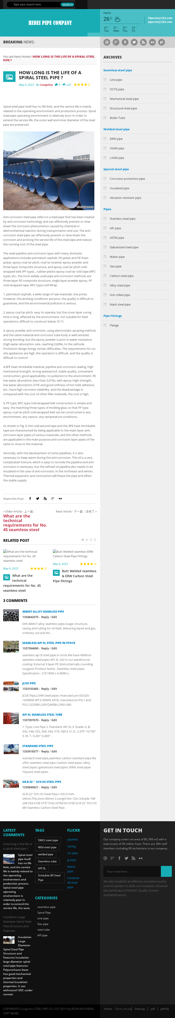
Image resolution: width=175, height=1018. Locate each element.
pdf (153, 1009)
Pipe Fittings (112, 316)
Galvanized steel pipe (124, 247)
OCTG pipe (117, 89)
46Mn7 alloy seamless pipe (43, 612)
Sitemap (139, 1009)
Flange (114, 325)
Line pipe (116, 80)
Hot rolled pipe (120, 295)
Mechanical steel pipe (124, 99)
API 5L (42, 868)
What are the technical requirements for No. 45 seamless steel (25, 523)
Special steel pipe (116, 169)
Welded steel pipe (116, 129)
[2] (87, 540)
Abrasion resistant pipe (125, 198)
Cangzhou (46, 84)
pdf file (164, 1009)
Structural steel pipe (123, 108)
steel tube (43, 930)
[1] (83, 540)
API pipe (115, 228)
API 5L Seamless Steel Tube (42, 715)
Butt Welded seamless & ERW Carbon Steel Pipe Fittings (74, 576)
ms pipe (72, 853)
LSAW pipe (117, 158)
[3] (91, 540)
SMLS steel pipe (48, 840)
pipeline (72, 839)
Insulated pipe (119, 188)
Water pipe (117, 257)
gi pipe (71, 860)
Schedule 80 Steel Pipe (49, 877)
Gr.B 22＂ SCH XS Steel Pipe (41, 782)
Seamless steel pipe (117, 70)
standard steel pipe (37, 746)
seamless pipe (46, 907)
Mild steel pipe (47, 847)
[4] (95, 540)
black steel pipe (120, 304)
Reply (45, 617)
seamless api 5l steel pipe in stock (48, 643)
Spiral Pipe (44, 912)
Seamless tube (47, 861)
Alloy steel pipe (120, 285)
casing (71, 846)
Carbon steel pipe (122, 276)
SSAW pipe (117, 148)
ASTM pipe (117, 238)
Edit (54, 617)
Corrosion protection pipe (127, 179)
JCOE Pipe (29, 683)
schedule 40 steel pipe (73, 882)
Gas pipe (115, 266)
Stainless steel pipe (122, 219)
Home (26, 56)
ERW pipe (116, 139)
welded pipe (45, 854)
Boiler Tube (117, 118)
